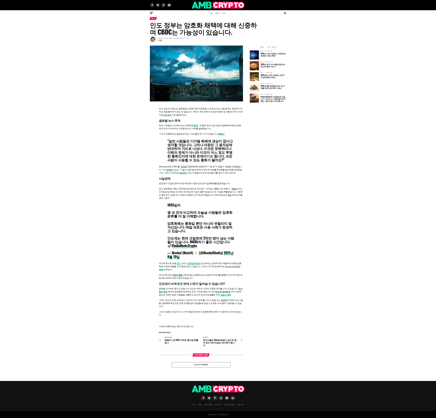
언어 (217, 13)
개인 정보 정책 (229, 404)
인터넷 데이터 (194, 263)
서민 (160, 40)
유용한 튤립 (177, 275)
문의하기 (218, 404)
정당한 (184, 166)
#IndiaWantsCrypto (184, 245)
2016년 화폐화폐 (222, 291)
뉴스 (223, 13)
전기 (179, 263)
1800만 (224, 300)
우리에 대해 (208, 404)
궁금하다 (183, 173)
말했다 (221, 134)
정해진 (235, 188)
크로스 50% (225, 295)
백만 (230, 195)
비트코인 (167, 115)
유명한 (169, 169)
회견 (196, 125)
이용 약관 (240, 404)
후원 (199, 404)
